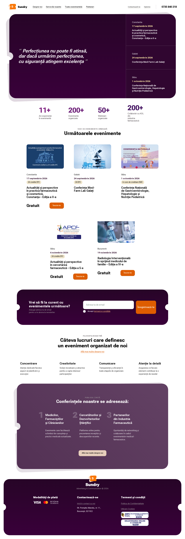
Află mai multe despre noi (92, 351)
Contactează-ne (134, 7)
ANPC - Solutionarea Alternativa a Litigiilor (135, 515)
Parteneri (90, 7)
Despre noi (37, 7)
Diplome (147, 7)
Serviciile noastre (53, 7)
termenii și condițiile (102, 311)
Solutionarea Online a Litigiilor (135, 522)
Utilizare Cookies (128, 509)
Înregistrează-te (146, 307)
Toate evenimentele (73, 7)
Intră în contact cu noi (86, 503)
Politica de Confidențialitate (132, 503)
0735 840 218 (169, 6)
